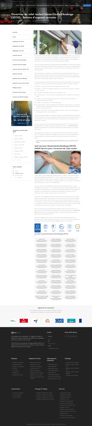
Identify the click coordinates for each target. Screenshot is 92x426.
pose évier (15, 368)
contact (77, 5)
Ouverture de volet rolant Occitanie (23, 21)
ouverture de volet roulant (19, 92)
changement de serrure (18, 41)
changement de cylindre (18, 46)
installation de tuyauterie (18, 366)
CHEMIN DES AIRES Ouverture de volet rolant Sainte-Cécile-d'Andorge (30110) (70, 245)
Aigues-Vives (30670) (19, 145)
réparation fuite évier (35, 364)
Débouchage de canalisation (51, 359)
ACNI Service (38, 424)
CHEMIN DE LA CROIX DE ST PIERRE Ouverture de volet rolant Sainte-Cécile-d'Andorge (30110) (41, 297)
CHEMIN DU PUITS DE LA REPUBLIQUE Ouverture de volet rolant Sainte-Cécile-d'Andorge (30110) (56, 297)
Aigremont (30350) (18, 139)
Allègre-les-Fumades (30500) (21, 157)
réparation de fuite (30, 5)
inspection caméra (17, 397)
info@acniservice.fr (22, 123)
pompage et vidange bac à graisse (44, 393)
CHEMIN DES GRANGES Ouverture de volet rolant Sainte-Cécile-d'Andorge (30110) (70, 287)
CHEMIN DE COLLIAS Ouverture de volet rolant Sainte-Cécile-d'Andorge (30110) (56, 250)
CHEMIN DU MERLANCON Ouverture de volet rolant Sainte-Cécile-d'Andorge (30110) (70, 292)
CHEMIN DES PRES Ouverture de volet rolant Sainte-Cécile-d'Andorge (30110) (70, 271)
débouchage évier (52, 366)
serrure (14, 37)
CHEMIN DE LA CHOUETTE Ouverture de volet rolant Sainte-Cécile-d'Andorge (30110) (56, 256)
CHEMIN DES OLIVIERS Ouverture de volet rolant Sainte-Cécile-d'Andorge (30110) (70, 266)
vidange (66, 5)
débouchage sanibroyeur (54, 374)
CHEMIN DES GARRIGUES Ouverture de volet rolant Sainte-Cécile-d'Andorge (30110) (56, 287)
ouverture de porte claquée (19, 64)
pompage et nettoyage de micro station (45, 399)
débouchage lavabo (52, 364)
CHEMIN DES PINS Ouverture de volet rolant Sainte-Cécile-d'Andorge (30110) (41, 271)
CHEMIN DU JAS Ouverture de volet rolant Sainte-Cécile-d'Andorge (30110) (41, 240)
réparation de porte (17, 74)
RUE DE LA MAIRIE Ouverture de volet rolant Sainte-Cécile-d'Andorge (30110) (56, 261)
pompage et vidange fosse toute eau (44, 397)
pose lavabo (15, 370)
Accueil (12, 21)
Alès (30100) (17, 154)
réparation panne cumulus (36, 375)
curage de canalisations (18, 393)
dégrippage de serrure (18, 50)
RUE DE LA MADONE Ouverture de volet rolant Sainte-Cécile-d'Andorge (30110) (70, 250)
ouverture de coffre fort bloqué (20, 97)
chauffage (53, 5)
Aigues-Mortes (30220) (19, 142)
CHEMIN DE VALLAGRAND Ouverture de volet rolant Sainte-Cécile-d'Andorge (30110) (56, 282)
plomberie (23, 5)
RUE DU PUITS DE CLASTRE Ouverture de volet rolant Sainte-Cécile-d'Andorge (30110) (41, 276)
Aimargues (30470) (18, 151)
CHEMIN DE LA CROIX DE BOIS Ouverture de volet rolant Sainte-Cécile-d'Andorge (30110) (41, 261)
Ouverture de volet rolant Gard (38, 21)
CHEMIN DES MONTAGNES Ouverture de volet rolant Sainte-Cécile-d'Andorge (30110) (70, 261)
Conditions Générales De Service (58, 424)
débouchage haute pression (54, 376)
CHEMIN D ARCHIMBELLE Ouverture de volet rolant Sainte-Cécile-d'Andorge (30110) (56, 240)
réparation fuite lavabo (35, 362)
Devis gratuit (87, 5)
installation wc (16, 373)
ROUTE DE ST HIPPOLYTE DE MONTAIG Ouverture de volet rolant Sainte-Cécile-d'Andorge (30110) (70, 277)
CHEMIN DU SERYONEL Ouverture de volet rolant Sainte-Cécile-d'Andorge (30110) (56, 276)
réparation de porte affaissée (20, 78)
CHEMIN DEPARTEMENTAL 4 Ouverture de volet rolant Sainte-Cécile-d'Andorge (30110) (41, 245)
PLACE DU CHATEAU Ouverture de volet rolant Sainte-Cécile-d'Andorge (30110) (70, 240)
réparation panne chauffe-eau (37, 373)
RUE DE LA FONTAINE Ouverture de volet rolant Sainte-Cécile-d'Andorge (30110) (41, 287)
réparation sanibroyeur (35, 370)
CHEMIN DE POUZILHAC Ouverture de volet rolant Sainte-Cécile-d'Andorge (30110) (56, 271)
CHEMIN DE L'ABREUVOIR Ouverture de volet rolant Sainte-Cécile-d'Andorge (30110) (56, 245)
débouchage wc (52, 372)
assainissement (60, 5)
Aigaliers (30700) (18, 135)
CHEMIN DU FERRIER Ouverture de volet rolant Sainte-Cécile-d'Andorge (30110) (70, 256)
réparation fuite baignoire (36, 366)
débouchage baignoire (53, 370)
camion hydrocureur (17, 395)
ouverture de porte (17, 55)
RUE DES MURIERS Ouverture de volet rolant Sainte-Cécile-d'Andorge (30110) (41, 266)
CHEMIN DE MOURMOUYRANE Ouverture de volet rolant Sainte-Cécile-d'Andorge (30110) (56, 266)
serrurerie (72, 5)
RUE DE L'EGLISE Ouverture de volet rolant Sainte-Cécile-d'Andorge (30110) (70, 282)
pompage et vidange (41, 389)
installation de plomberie (18, 362)
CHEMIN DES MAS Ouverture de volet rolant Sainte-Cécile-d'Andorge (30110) (56, 292)
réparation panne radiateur (72, 375)
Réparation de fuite (35, 358)
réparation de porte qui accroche (21, 83)
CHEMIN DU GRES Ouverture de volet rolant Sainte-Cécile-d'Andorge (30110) (41, 292)
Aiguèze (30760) (18, 148)
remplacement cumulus (18, 375)
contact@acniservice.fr (53, 348)
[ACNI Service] (7, 5)
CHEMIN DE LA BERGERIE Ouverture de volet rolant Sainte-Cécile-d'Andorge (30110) (41, 250)
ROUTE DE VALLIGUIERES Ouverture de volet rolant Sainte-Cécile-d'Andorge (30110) (70, 297)
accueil (17, 5)
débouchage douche (53, 368)
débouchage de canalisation (43, 5)
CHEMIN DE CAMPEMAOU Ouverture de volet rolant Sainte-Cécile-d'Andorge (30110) (41, 256)
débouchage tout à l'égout (54, 379)
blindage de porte (17, 87)
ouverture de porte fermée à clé (20, 69)
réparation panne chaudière (72, 362)
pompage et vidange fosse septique (44, 395)
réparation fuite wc (34, 368)
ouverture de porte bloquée (19, 60)
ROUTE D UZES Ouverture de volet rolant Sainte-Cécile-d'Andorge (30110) (41, 282)
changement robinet (17, 364)
